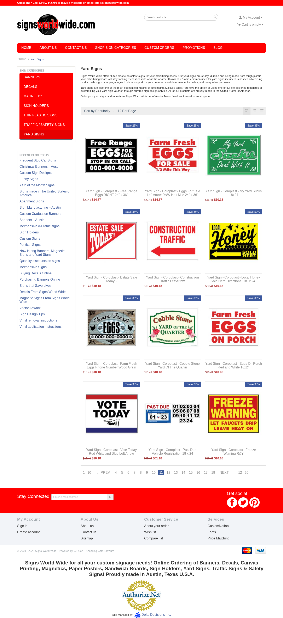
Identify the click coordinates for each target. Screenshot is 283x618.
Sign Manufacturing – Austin (40, 207)
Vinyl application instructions (40, 326)
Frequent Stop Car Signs (37, 160)
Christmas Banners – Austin (39, 166)
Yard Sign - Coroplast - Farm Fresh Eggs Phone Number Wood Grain (111, 365)
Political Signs (30, 244)
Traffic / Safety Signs (44, 125)
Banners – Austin (32, 220)
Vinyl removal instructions (38, 320)
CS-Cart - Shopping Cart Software (94, 550)
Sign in (22, 526)
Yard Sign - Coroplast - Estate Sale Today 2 (111, 279)
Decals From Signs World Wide (42, 292)
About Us (48, 47)
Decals (30, 86)
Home (26, 47)
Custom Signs (29, 238)
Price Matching (219, 538)
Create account (28, 532)
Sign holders (36, 106)
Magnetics (34, 96)
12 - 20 (243, 472)
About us (87, 526)
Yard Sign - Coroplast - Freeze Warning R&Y (233, 451)
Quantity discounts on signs (39, 261)
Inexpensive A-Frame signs (39, 226)
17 (206, 472)
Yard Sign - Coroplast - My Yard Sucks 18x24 (234, 193)
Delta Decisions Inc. (156, 614)
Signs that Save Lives (35, 285)
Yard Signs (34, 134)
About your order (156, 526)
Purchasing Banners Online (39, 279)
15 (191, 472)
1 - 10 (87, 472)
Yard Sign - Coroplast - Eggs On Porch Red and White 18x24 (233, 365)
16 (198, 472)
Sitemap (87, 538)
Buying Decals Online (35, 273)
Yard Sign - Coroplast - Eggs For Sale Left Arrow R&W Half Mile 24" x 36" (172, 193)
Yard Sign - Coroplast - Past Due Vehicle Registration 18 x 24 (172, 451)
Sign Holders (29, 232)
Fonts (212, 532)
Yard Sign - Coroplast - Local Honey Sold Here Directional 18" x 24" (233, 279)
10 (154, 472)
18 (213, 472)
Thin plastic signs (41, 115)
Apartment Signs (31, 201)
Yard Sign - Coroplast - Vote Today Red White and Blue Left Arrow (111, 451)
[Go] (110, 497)
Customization (218, 526)
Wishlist (150, 532)
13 (176, 472)
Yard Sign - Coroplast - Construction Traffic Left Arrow (172, 279)
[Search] (215, 17)
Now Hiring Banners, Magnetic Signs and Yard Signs (41, 252)
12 (168, 472)
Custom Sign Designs (35, 173)
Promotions (194, 47)
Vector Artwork (30, 308)
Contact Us (76, 47)
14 (183, 472)
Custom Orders (159, 47)
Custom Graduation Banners (40, 213)
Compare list (153, 538)
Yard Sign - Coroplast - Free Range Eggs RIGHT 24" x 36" (111, 193)
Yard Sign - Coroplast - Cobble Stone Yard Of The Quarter (172, 365)
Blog (218, 47)
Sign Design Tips (32, 314)
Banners (32, 77)
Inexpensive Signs (33, 267)
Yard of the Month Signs (36, 185)
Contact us (88, 532)
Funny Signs (28, 179)
